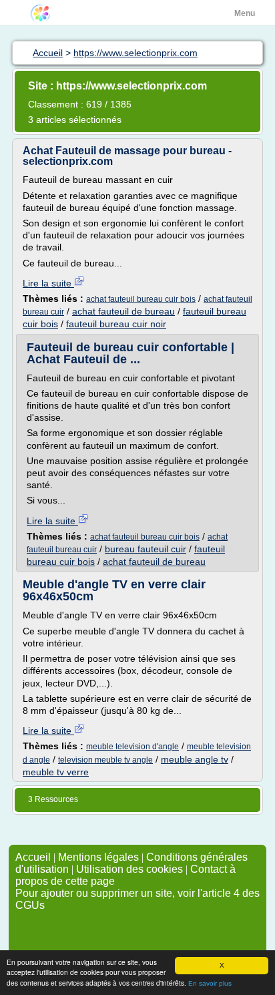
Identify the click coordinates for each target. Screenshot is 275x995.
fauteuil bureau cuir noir (116, 324)
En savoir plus (210, 983)
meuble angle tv (194, 759)
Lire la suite (48, 283)
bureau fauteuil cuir (145, 549)
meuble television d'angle (132, 746)
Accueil (33, 857)
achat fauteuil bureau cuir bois (141, 299)
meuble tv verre (56, 772)
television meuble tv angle (105, 760)
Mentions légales (98, 857)
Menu (244, 13)
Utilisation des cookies (129, 869)
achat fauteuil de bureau (123, 311)
